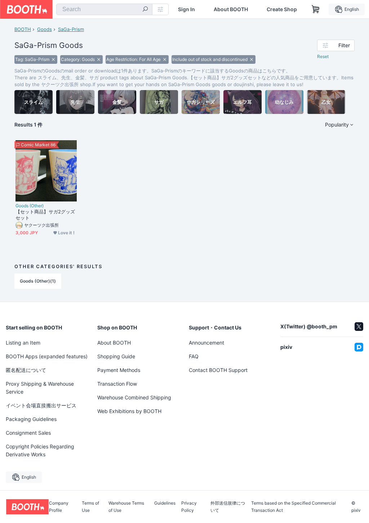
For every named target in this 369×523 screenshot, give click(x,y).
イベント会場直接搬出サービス (41, 405)
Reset (323, 56)
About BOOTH (231, 9)
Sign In (186, 9)
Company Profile (58, 507)
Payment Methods (118, 370)
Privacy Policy (189, 507)
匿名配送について (26, 370)
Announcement (206, 343)
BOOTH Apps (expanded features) (47, 356)
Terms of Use (90, 507)
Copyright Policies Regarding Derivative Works (40, 450)
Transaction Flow (117, 384)
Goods (44, 29)
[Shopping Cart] (315, 9)
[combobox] (104, 9)
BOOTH (22, 29)
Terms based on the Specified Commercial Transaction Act (293, 507)
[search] (145, 10)
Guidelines (164, 503)
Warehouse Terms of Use (126, 507)
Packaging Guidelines (31, 419)
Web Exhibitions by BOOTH (129, 411)
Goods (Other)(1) (38, 281)
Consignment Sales (28, 433)
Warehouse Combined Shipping (134, 397)
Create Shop (282, 9)
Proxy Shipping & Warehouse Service (40, 388)
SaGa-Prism (71, 29)
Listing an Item (23, 343)
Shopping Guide (116, 356)
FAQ (194, 356)
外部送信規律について (227, 507)
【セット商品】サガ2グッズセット (45, 215)
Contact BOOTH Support (218, 370)
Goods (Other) (29, 206)
